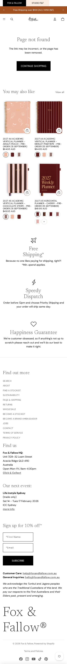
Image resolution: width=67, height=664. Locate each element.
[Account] (55, 19)
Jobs (5, 423)
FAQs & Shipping (12, 400)
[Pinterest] (46, 659)
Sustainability (11, 395)
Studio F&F (38, 3)
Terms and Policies (33, 651)
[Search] (12, 19)
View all (59, 92)
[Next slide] (63, 10)
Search (7, 381)
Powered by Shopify (44, 643)
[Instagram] (27, 659)
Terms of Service (13, 432)
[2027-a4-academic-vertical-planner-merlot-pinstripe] (12, 154)
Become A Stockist (14, 414)
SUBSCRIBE (18, 560)
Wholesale (9, 409)
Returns (8, 404)
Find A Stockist (12, 390)
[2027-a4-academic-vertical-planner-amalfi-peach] (6, 154)
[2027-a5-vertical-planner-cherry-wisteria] (51, 214)
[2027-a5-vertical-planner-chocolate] (44, 214)
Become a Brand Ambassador (20, 418)
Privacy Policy (11, 437)
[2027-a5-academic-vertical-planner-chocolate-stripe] (19, 154)
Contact (8, 428)
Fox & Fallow (14, 3)
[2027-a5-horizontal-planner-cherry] (38, 214)
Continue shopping (33, 66)
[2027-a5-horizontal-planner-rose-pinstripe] (38, 221)
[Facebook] (21, 659)
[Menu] (4, 19)
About (6, 385)
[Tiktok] (40, 659)
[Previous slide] (4, 10)
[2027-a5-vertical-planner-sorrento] (57, 214)
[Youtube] (33, 659)
